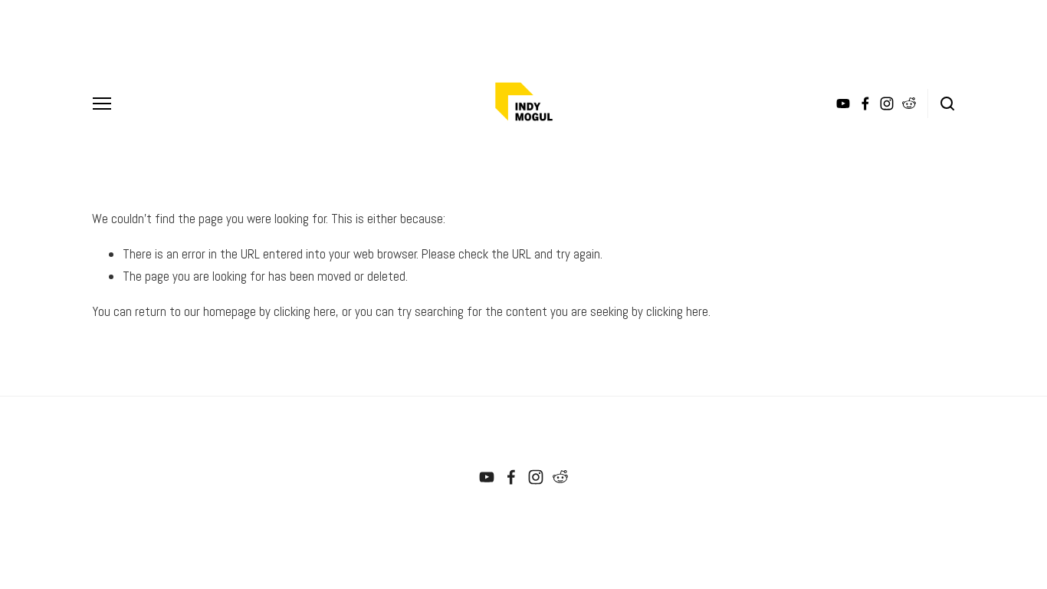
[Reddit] (560, 477)
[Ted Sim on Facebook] (511, 477)
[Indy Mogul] (486, 477)
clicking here (305, 311)
